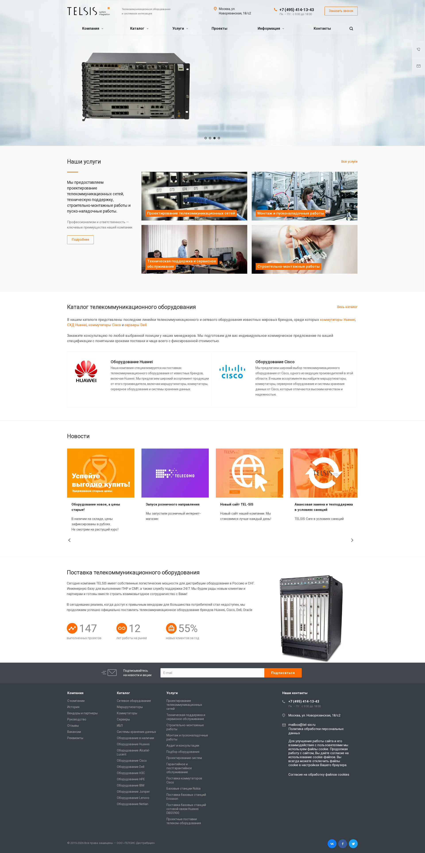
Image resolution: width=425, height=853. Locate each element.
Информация (269, 28)
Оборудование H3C (131, 773)
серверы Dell (136, 325)
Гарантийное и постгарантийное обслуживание (179, 768)
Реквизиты (75, 738)
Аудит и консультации (182, 745)
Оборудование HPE (131, 779)
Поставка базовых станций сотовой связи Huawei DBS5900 (186, 809)
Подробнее (80, 240)
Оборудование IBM (130, 785)
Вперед (354, 540)
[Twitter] (353, 843)
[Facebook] (342, 843)
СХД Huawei (77, 325)
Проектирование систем (184, 758)
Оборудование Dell (130, 767)
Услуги (178, 28)
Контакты (322, 28)
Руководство (76, 719)
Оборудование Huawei (133, 744)
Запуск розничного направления (172, 504)
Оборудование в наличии (135, 738)
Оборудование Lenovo (133, 798)
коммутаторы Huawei (337, 320)
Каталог (137, 28)
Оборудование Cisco (132, 760)
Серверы (123, 719)
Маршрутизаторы (130, 707)
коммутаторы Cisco (104, 325)
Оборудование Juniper (133, 791)
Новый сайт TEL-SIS (236, 504)
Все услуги (349, 162)
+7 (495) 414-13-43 (296, 9)
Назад (70, 540)
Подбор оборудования (182, 751)
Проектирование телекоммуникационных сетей (184, 705)
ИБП (120, 725)
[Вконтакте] (332, 843)
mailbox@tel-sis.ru (301, 725)
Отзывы (73, 725)
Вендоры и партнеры (82, 713)
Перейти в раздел (244, 101)
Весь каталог (347, 307)
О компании (76, 701)
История (73, 707)
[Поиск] (351, 28)
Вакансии (74, 732)
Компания (91, 28)
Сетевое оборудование (134, 701)
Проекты (219, 28)
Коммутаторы (127, 713)
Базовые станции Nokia (183, 788)
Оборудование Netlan (132, 804)
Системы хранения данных (136, 732)
